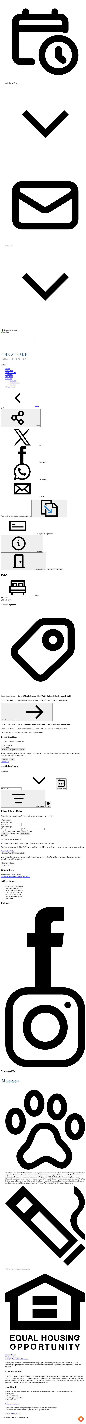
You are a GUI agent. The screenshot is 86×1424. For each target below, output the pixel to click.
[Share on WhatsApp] (22, 479)
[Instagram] (45, 1066)
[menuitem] (45, 369)
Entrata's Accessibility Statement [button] (16, 1359)
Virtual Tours (10, 387)
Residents (8, 379)
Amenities (9, 375)
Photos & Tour (10, 373)
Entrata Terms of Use (12, 1413)
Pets (2, 831)
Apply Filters (25, 833)
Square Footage (6, 827)
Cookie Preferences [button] (12, 1357)
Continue (5, 759)
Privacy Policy (10, 1355)
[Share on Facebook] (22, 462)
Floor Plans (9, 371)
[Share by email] (22, 497)
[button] (45, 1169)
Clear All (4, 833)
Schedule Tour (6, 749)
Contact (12, 385)
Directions (9, 377)
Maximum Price (6, 822)
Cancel (12, 759)
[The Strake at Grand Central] (10, 1087)
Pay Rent (13, 381)
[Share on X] (22, 445)
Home (7, 369)
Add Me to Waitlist (7, 851)
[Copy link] (49, 508)
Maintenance (14, 383)
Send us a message (12, 1404)
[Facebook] (45, 986)
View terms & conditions (10, 720)
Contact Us (5, 762)
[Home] (15, 362)
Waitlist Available (18, 749)
